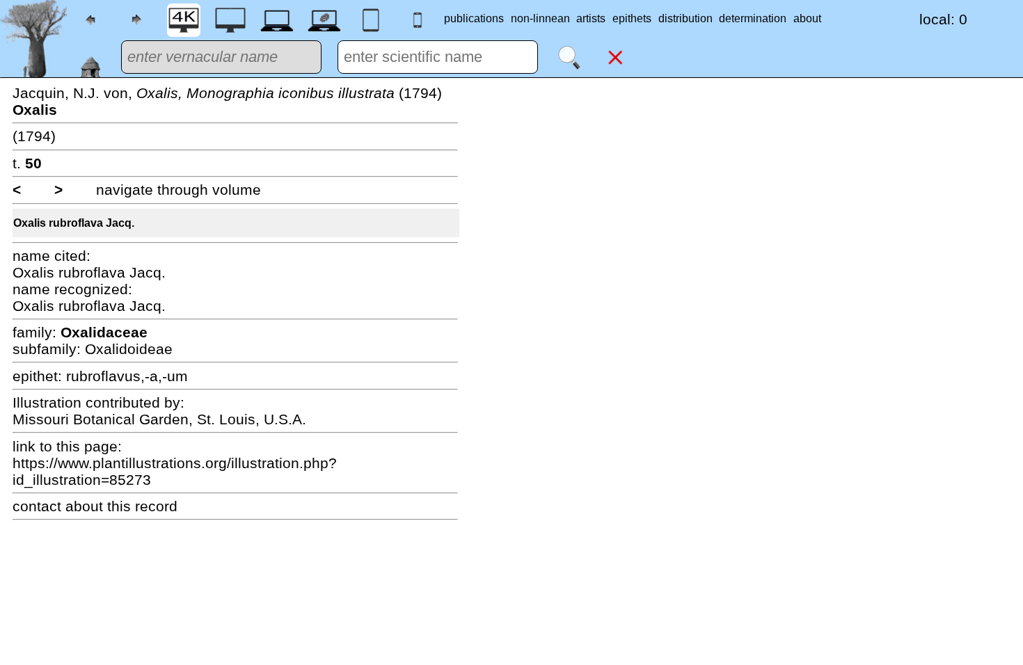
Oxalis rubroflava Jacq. (73, 223)
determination (752, 18)
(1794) (34, 136)
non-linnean (540, 18)
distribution (685, 18)
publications (474, 18)
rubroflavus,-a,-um (127, 376)
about (807, 18)
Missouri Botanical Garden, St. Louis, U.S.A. (159, 419)
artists (590, 18)
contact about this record (95, 506)
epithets (631, 18)
